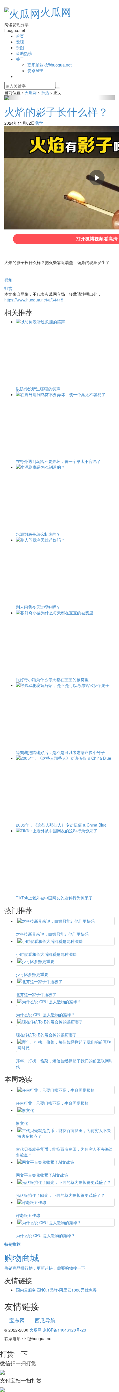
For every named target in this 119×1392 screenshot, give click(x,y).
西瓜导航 (45, 1320)
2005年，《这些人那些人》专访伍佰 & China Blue (61, 825)
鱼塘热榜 (24, 53)
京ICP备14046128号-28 (64, 1330)
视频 (8, 279)
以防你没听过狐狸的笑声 (38, 389)
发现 (20, 42)
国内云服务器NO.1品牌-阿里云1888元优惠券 (56, 1290)
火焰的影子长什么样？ (56, 111)
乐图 (20, 47)
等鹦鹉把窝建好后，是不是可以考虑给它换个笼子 (60, 752)
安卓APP (35, 70)
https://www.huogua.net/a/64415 (33, 300)
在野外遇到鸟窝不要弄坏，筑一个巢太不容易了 (58, 461)
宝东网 (17, 1320)
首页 (20, 36)
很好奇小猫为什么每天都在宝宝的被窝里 (52, 679)
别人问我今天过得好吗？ (38, 607)
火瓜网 (55, 11)
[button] (12, 97)
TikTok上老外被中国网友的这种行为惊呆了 (54, 898)
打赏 (8, 288)
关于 (20, 59)
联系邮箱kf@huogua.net (49, 65)
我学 (39, 123)
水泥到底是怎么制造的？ (38, 534)
